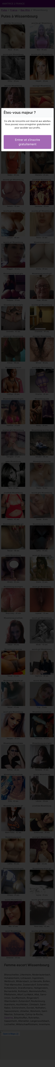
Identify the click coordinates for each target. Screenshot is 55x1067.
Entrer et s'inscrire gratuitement (27, 142)
